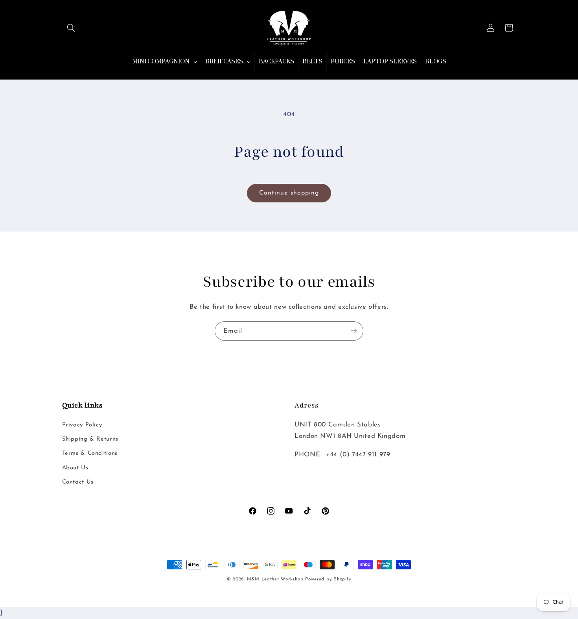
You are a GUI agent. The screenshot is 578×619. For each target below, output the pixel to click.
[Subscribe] (354, 331)
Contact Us (78, 482)
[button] (71, 28)
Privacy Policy (82, 425)
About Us (75, 468)
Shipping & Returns (90, 439)
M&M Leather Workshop (275, 579)
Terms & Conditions (90, 453)
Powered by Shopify (328, 579)
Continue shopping (289, 193)
